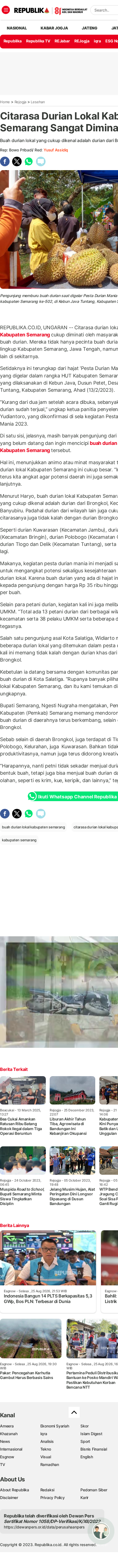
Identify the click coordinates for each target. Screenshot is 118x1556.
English (86, 1456)
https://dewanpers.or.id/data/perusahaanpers (44, 1527)
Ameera (7, 1426)
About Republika (14, 1489)
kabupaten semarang (19, 840)
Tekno (45, 1449)
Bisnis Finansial (93, 1449)
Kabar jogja (54, 28)
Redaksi (47, 1489)
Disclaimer (9, 1497)
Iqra (43, 1433)
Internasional (11, 1449)
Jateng (89, 28)
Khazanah (8, 1433)
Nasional (17, 28)
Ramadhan (49, 1464)
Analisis (47, 1441)
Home (5, 102)
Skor (84, 1426)
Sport (85, 1441)
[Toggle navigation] (6, 10)
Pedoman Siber (93, 1489)
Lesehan (38, 102)
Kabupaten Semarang (25, 335)
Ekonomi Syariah (54, 1426)
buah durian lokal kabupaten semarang (33, 827)
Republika (13, 41)
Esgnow (7, 1456)
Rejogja (21, 102)
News (5, 1441)
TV (2, 1464)
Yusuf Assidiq (56, 150)
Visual (45, 1456)
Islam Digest (91, 1433)
